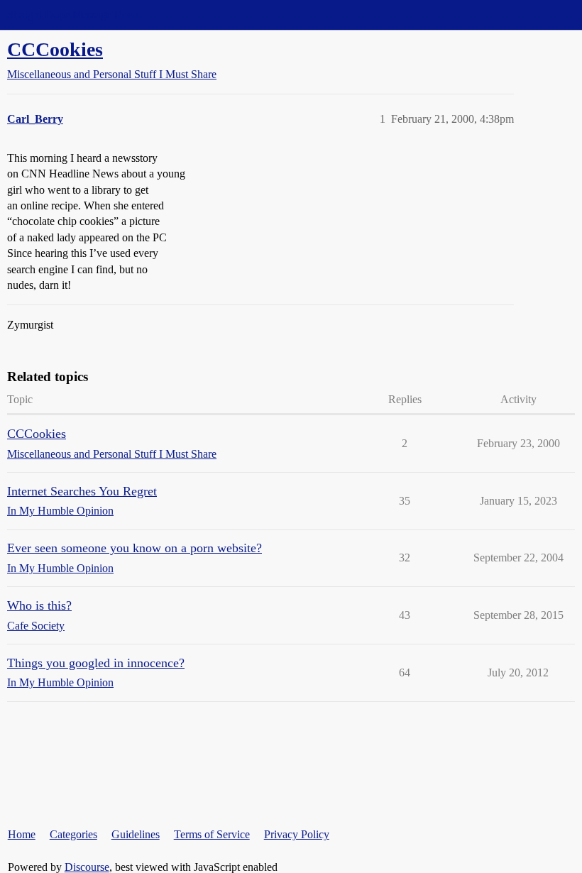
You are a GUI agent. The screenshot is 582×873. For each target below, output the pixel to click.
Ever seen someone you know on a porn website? (134, 548)
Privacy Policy (296, 834)
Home (21, 834)
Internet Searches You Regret (82, 491)
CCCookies (55, 49)
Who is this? (39, 605)
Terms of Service (212, 834)
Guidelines (135, 834)
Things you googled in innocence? (96, 663)
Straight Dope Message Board (74, 15)
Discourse (87, 867)
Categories (73, 834)
